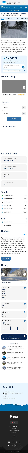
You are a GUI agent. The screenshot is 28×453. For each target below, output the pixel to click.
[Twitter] (12, 442)
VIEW (24, 282)
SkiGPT (21, 7)
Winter (11, 10)
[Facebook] (19, 442)
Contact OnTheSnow (13, 426)
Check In (4, 104)
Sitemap (14, 435)
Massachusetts (16, 338)
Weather (5, 7)
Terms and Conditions (14, 433)
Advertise (14, 428)
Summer (16, 10)
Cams (22, 18)
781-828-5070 (6, 396)
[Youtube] (9, 442)
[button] (26, 7)
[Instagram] (16, 442)
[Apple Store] (18, 445)
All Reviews (6, 258)
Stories (16, 7)
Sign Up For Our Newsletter (14, 430)
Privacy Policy (14, 432)
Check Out (4, 110)
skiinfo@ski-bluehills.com (9, 398)
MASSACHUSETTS (5, 15)
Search (14, 118)
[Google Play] (11, 445)
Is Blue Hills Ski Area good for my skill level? (14, 70)
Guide (2, 18)
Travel (10, 7)
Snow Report (9, 18)
